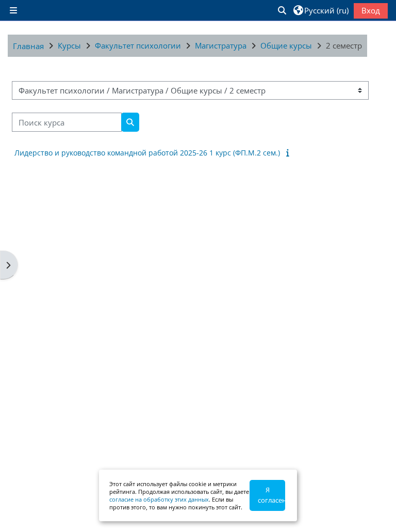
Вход (370, 10)
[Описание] (289, 152)
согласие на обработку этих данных (159, 499)
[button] (281, 10)
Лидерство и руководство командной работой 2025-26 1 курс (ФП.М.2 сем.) (147, 153)
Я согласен (271, 495)
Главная (28, 46)
